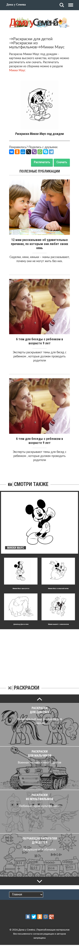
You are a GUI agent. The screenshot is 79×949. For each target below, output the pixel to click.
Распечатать (42, 162)
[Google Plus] (51, 916)
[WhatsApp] (39, 151)
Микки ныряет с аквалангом (58, 624)
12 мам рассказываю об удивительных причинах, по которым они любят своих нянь (39, 244)
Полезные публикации (39, 171)
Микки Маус (53, 47)
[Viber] (34, 151)
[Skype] (45, 151)
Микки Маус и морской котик (58, 588)
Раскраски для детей (33, 39)
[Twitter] (33, 916)
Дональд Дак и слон (20, 624)
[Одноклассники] (17, 151)
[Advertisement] (39, 654)
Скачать (62, 162)
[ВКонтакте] (11, 151)
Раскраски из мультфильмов (23, 45)
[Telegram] (51, 151)
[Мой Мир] (22, 151)
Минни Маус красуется (21, 588)
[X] (28, 151)
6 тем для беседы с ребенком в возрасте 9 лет (39, 341)
